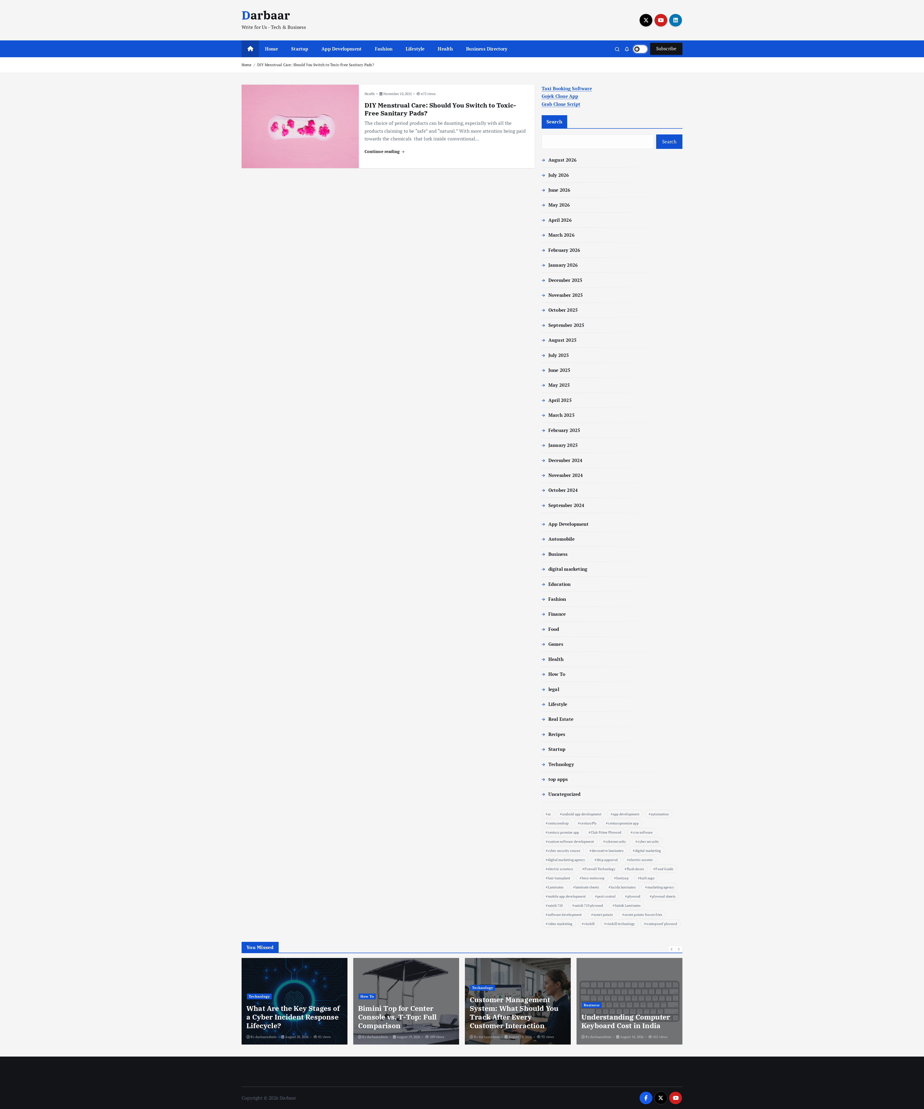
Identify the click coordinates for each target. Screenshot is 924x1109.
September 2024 (566, 505)
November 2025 (565, 295)
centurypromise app (623, 823)
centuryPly (588, 823)
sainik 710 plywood (588, 905)
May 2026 (559, 205)
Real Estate (560, 719)
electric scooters (560, 869)
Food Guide (664, 869)
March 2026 (561, 235)
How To (556, 674)
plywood (633, 896)
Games (555, 644)
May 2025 (559, 385)
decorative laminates (607, 850)
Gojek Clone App (560, 96)
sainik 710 (555, 905)
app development (626, 814)
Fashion (383, 49)
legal (553, 689)
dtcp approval (607, 859)
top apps (558, 779)
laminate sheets (587, 887)
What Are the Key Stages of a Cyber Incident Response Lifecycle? (293, 1017)
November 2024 (565, 475)
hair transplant (559, 878)
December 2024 (565, 460)
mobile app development (567, 896)
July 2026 (558, 175)
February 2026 (564, 250)
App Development (341, 49)
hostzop (622, 878)
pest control (606, 896)
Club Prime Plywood (606, 832)
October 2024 (563, 490)
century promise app (563, 832)
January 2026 (563, 265)
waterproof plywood (661, 923)
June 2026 (559, 190)
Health (445, 49)
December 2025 (565, 280)
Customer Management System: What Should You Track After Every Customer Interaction (514, 1012)
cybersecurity (615, 841)
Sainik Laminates (628, 905)
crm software (643, 832)
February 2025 (564, 430)
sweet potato (603, 914)
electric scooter (641, 859)
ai (549, 814)
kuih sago (647, 878)
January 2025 (563, 445)
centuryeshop (558, 823)
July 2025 (558, 355)
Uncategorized (564, 794)
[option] (294, 1001)
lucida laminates (623, 887)
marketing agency (660, 887)
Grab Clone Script (561, 104)
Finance (557, 614)
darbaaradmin (265, 1036)
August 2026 (562, 160)
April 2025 (560, 400)
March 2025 (561, 415)
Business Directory (486, 49)
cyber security (648, 841)
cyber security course (564, 850)
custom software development (571, 841)
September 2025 (566, 325)
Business (558, 554)
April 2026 (560, 220)
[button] (671, 949)
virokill (589, 923)
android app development (581, 814)
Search (554, 121)
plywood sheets (663, 896)
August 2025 (562, 340)
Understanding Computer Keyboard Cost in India (625, 1021)
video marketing (560, 923)
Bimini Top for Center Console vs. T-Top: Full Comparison (397, 1017)
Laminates (556, 887)
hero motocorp (593, 878)
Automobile (561, 539)
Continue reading (383, 151)
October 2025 (563, 310)
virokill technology (620, 923)
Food (553, 629)
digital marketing (567, 569)
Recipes (556, 734)
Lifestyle (415, 49)
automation (660, 814)
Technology (561, 764)
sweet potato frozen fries (643, 914)
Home (271, 49)
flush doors (635, 869)
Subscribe (666, 48)
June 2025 (559, 370)
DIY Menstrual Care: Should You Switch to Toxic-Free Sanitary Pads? (315, 64)
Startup (299, 49)
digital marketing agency (566, 859)
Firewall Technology (599, 869)
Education (559, 584)
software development (565, 914)
